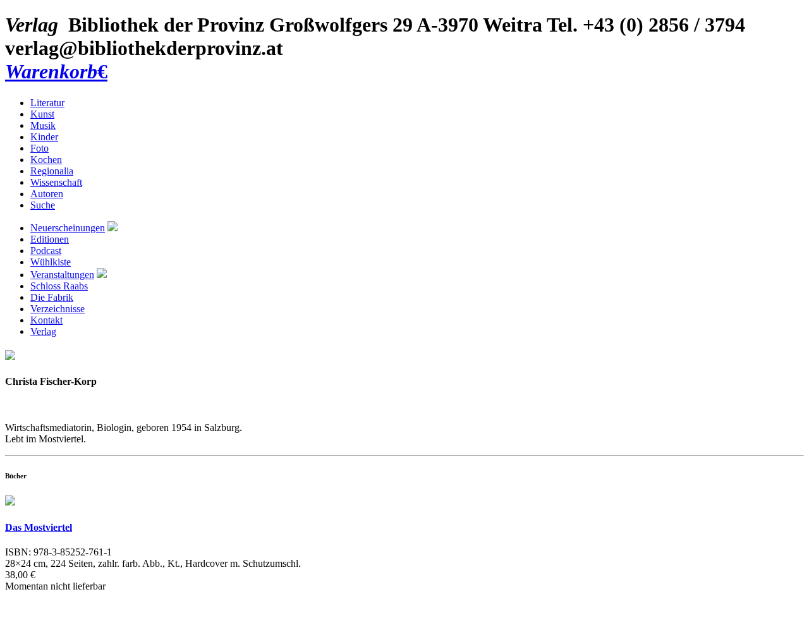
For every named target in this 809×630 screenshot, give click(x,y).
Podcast (45, 250)
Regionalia (51, 171)
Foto (39, 148)
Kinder (44, 136)
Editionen (49, 239)
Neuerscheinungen (67, 227)
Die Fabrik (51, 297)
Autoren (46, 193)
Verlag (43, 331)
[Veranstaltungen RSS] (102, 274)
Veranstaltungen (62, 274)
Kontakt (46, 320)
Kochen (46, 159)
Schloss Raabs (59, 286)
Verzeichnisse (57, 308)
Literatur (47, 102)
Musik (43, 125)
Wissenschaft (56, 182)
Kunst (42, 114)
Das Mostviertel (38, 527)
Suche (42, 205)
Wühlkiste (50, 262)
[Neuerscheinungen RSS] (112, 227)
